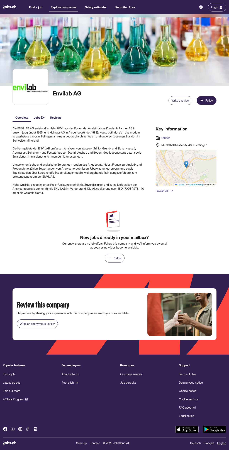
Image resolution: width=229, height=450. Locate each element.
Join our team (11, 390)
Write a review (180, 100)
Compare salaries (131, 374)
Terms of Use (187, 374)
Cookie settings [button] (189, 399)
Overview (21, 117)
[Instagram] (20, 428)
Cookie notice (187, 390)
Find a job (35, 7)
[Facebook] (5, 428)
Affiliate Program (13, 399)
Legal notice (186, 415)
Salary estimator (96, 7)
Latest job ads (11, 382)
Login (214, 7)
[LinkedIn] (35, 428)
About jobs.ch (70, 374)
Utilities (165, 137)
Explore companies (63, 7)
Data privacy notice (191, 382)
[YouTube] (12, 428)
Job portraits (128, 382)
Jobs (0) (39, 117)
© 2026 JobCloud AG (116, 443)
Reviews (55, 117)
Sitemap (81, 443)
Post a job (68, 382)
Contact (94, 443)
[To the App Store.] (187, 429)
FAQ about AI (187, 407)
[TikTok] (27, 428)
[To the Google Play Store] (214, 429)
